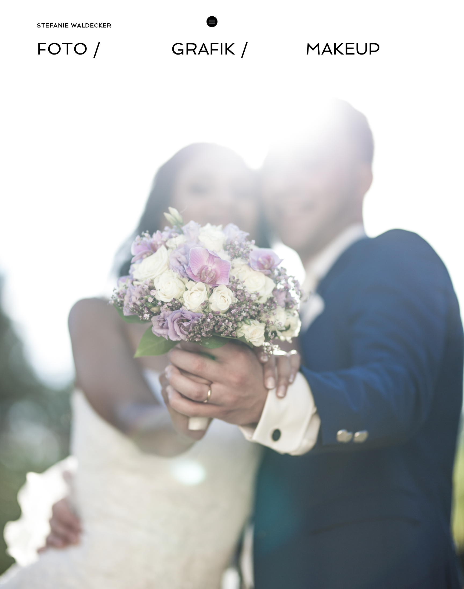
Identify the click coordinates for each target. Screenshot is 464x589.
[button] (212, 21)
